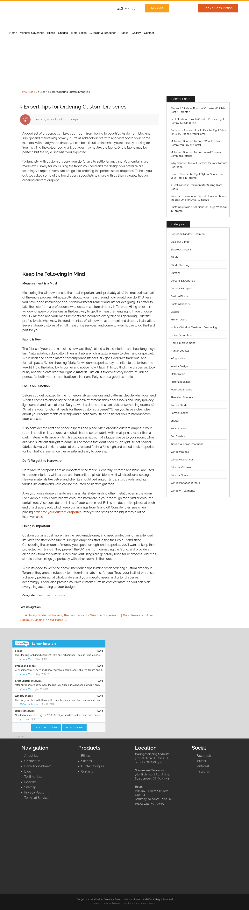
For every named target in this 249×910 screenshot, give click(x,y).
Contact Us (32, 761)
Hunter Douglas (180, 350)
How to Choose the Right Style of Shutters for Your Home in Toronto (197, 176)
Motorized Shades (181, 389)
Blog (32, 91)
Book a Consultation (217, 8)
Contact (149, 32)
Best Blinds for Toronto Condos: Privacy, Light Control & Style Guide (197, 121)
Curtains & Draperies (103, 32)
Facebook (203, 756)
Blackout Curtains (181, 249)
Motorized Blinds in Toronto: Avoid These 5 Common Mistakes (196, 154)
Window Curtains (181, 467)
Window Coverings (32, 32)
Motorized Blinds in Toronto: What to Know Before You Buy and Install (196, 143)
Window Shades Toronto (185, 482)
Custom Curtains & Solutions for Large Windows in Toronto (199, 209)
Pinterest (202, 766)
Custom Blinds (179, 296)
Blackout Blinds (180, 241)
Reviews (157, 8)
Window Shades (180, 475)
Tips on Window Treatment (187, 444)
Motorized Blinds (180, 381)
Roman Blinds (179, 405)
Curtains (175, 272)
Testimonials (33, 777)
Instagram (203, 771)
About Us (31, 756)
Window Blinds (180, 451)
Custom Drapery (180, 304)
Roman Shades (179, 412)
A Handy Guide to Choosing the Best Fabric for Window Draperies (68, 615)
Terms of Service (36, 798)
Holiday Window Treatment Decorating (194, 327)
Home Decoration (181, 335)
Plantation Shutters (182, 397)
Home (13, 32)
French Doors (179, 319)
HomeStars (21, 737)
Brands (124, 32)
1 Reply (74, 119)
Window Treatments (183, 490)
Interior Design (179, 366)
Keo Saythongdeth (56, 119)
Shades (63, 32)
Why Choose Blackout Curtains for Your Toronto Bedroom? (199, 165)
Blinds (51, 32)
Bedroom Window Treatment (188, 234)
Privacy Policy (34, 792)
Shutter (175, 420)
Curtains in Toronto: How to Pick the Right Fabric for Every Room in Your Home (199, 132)
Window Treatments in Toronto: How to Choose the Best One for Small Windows (199, 198)
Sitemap (30, 787)
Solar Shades (178, 428)
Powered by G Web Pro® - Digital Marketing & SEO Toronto (124, 903)
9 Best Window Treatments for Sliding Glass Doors (196, 187)
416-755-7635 (128, 8)
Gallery (136, 32)
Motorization (79, 32)
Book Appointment (37, 766)
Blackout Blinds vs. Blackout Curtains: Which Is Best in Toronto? (198, 110)
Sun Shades (178, 436)
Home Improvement (183, 342)
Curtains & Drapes (181, 288)
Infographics (178, 358)
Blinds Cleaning (180, 265)
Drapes (175, 311)
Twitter (201, 761)
